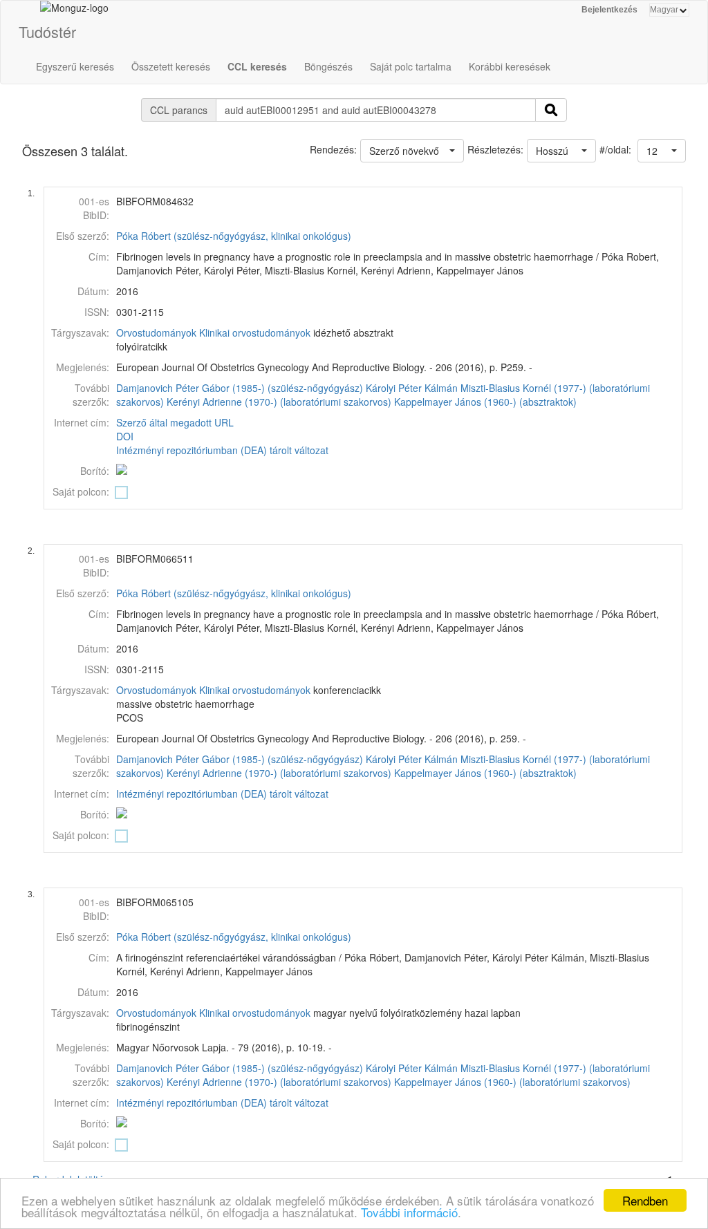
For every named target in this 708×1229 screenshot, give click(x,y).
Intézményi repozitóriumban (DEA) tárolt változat (222, 450)
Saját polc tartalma (410, 66)
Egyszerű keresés (75, 66)
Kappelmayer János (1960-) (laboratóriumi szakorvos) (512, 1082)
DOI (124, 436)
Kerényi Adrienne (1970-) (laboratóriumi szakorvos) (279, 402)
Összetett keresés (170, 66)
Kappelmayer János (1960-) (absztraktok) (485, 402)
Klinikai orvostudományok (254, 332)
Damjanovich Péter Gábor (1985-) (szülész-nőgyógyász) (239, 388)
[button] (661, 150)
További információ (409, 1212)
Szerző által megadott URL (175, 422)
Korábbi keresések (509, 66)
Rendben (645, 1200)
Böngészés (328, 66)
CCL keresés (257, 66)
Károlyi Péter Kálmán (412, 388)
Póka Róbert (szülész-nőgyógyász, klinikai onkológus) (233, 236)
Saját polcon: (81, 491)
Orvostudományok (156, 332)
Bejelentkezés (609, 10)
